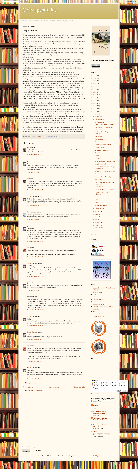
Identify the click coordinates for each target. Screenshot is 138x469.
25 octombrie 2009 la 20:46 (35, 339)
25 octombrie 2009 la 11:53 (35, 276)
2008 (95, 234)
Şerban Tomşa (31, 161)
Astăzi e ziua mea (100, 179)
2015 (95, 97)
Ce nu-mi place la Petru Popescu (104, 177)
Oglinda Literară (98, 299)
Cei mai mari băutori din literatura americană (104, 183)
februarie (98, 228)
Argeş (94, 294)
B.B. (28, 247)
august (97, 211)
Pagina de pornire (54, 387)
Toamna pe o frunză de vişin (103, 145)
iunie (96, 217)
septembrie (98, 208)
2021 (95, 81)
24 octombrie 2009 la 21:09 (35, 154)
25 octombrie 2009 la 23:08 (35, 379)
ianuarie (97, 231)
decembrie (98, 117)
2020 (95, 84)
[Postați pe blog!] (51, 137)
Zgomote (97, 197)
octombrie (98, 122)
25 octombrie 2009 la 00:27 (35, 241)
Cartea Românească (98, 316)
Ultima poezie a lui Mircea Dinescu (105, 171)
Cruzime (97, 158)
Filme (96, 202)
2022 (95, 78)
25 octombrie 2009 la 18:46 (35, 310)
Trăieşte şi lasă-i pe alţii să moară (104, 124)
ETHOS (95, 405)
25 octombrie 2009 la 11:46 (35, 257)
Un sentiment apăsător (101, 205)
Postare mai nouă (28, 387)
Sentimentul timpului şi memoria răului (104, 132)
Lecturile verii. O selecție (100, 420)
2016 (95, 95)
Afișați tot (113, 439)
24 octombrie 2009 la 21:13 (35, 172)
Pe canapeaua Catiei (99, 425)
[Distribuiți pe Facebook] (55, 137)
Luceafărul (96, 309)
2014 (95, 100)
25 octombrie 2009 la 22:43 (35, 361)
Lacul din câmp (99, 147)
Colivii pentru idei (40, 9)
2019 (95, 86)
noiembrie (98, 119)
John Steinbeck (99, 136)
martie (97, 225)
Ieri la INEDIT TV (98, 426)
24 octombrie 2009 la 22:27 (35, 190)
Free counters (95, 393)
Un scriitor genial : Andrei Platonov (105, 161)
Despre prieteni (99, 139)
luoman (86, 456)
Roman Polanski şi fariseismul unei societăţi (105, 128)
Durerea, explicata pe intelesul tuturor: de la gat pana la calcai (101, 434)
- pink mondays (97, 407)
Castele (97, 156)
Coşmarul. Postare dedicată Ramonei (102, 193)
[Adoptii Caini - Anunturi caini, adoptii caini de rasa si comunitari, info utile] (98, 354)
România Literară (98, 314)
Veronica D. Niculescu (100, 418)
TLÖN (95, 431)
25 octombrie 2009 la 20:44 (35, 326)
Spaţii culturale (97, 292)
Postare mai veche (79, 387)
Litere (94, 297)
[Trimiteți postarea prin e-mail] (45, 136)
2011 (95, 108)
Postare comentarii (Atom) (38, 390)
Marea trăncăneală (100, 187)
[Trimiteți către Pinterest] (57, 137)
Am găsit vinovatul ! (101, 164)
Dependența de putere (99, 413)
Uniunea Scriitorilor (99, 304)
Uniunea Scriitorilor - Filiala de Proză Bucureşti (104, 289)
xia (28, 147)
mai (96, 219)
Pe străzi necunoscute (101, 153)
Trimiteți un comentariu (32, 383)
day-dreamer (31, 212)
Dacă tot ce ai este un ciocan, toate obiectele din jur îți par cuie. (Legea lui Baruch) (47, 21)
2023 (95, 75)
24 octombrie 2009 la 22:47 (35, 206)
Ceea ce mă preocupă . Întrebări (104, 189)
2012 (95, 106)
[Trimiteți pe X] (53, 137)
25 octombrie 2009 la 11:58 (35, 290)
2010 (95, 111)
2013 (95, 103)
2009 (95, 114)
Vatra (94, 311)
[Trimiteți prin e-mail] (49, 137)
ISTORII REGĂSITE (99, 412)
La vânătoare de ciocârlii (102, 150)
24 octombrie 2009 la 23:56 (35, 219)
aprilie (97, 222)
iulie (96, 214)
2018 (95, 89)
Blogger (97, 456)
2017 (95, 92)
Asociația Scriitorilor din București (103, 306)
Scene (96, 199)
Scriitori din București (99, 302)
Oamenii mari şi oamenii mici (103, 142)
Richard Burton (99, 174)
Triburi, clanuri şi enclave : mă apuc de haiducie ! (105, 167)
